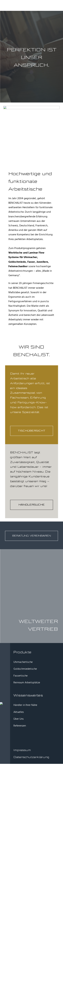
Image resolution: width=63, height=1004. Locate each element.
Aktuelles (18, 712)
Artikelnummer (25, 876)
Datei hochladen (21, 915)
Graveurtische (25, 868)
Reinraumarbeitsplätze (30, 872)
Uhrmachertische (23, 662)
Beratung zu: (19, 817)
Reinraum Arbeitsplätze (26, 682)
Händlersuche (31, 504)
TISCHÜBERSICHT (31, 430)
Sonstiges (22, 880)
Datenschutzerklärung (31, 757)
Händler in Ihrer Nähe (25, 705)
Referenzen (19, 726)
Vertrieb (43, 629)
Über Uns (18, 719)
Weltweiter (38, 621)
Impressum (22, 750)
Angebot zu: (19, 821)
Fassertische (20, 676)
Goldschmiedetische (25, 669)
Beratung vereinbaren (31, 535)
